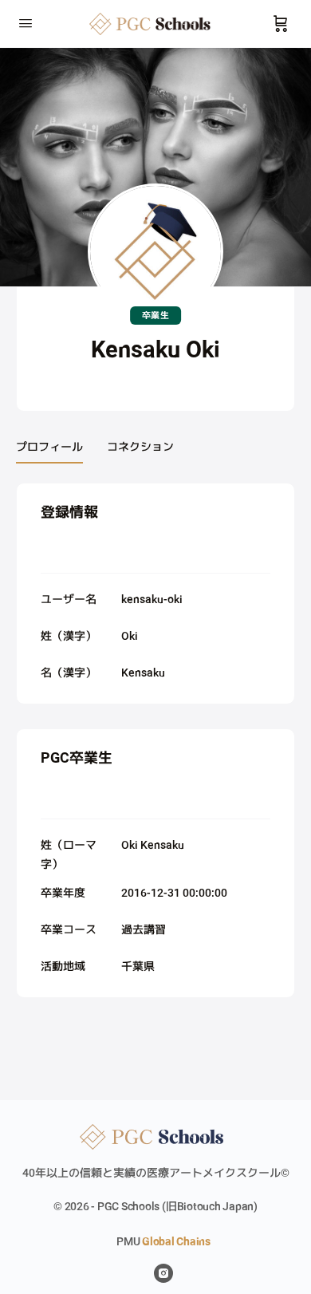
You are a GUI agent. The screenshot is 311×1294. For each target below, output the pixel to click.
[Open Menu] (25, 22)
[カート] (280, 24)
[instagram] (163, 1273)
